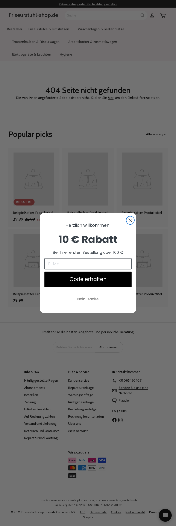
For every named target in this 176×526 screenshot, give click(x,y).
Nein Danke (88, 299)
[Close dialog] (130, 220)
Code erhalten (88, 279)
